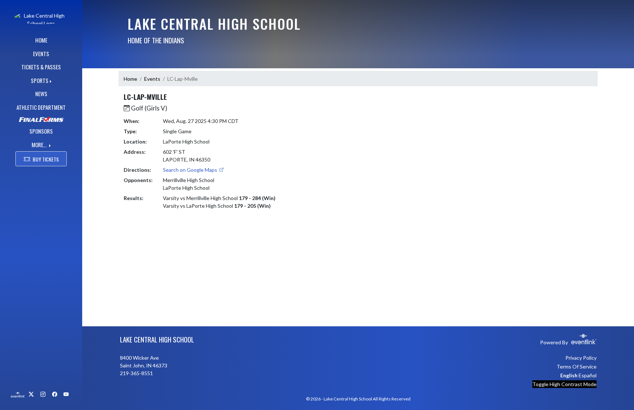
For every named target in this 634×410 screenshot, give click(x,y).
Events (152, 79)
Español (588, 375)
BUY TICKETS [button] (46, 159)
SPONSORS (41, 131)
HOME (41, 40)
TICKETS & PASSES (41, 67)
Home (130, 79)
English (568, 375)
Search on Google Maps (190, 170)
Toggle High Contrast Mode (564, 384)
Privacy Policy (581, 358)
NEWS (41, 94)
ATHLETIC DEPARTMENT (41, 107)
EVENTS (41, 54)
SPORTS (39, 80)
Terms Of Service (577, 366)
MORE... (40, 145)
